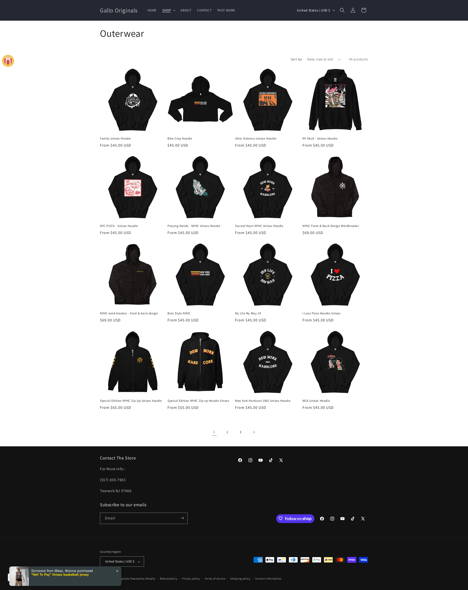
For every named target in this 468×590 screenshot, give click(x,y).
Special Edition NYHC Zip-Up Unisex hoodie (131, 401)
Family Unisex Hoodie (115, 138)
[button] (168, 10)
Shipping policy (240, 578)
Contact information (268, 578)
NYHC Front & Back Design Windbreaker (330, 226)
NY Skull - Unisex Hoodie (319, 138)
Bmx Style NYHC (178, 313)
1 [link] (214, 431)
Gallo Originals (120, 579)
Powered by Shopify (142, 579)
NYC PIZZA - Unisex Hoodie (119, 226)
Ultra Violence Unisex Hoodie (255, 138)
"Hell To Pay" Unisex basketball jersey (60, 557)
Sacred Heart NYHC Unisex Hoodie (259, 226)
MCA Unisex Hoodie (316, 401)
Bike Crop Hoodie (179, 138)
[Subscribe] (182, 518)
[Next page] (253, 432)
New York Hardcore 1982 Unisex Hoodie (263, 401)
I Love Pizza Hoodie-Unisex (321, 313)
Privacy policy (191, 578)
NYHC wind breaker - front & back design (129, 313)
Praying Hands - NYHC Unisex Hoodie (193, 226)
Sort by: (296, 59)
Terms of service (215, 578)
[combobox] (20, 577)
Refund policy (168, 578)
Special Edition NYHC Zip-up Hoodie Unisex (198, 401)
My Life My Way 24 (248, 313)
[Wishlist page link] (288, 10)
